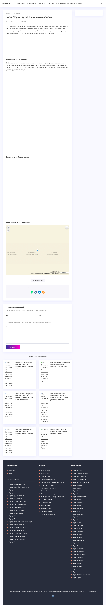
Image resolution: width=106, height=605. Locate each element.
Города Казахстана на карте (17, 501)
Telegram (39, 292)
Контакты (12, 470)
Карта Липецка (77, 566)
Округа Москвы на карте (48, 491)
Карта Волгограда (78, 494)
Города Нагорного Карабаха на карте (20, 522)
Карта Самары (77, 485)
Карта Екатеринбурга (79, 479)
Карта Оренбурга (78, 560)
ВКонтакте (35, 292)
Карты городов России (37, 280)
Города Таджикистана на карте (18, 527)
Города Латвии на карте (16, 510)
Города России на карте (16, 524)
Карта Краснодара (78, 514)
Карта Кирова (77, 577)
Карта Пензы (77, 569)
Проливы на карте (47, 511)
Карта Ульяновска (78, 540)
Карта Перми (77, 505)
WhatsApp (32, 292)
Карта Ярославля (78, 549)
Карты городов (45, 470)
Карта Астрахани (78, 572)
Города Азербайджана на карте (19, 487)
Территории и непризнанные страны (52, 482)
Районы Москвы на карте (49, 494)
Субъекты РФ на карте (48, 479)
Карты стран (45, 473)
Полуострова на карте (48, 514)
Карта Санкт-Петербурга (80, 473)
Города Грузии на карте (16, 496)
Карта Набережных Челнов (81, 575)
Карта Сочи (76, 511)
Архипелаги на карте (47, 485)
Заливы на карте (46, 508)
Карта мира (6, 3)
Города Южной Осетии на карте (19, 542)
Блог (10, 473)
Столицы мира (45, 476)
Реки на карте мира (47, 499)
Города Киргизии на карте (17, 504)
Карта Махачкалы (78, 551)
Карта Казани (77, 488)
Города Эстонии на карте (17, 539)
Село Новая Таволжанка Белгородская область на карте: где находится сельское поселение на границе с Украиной (60, 397)
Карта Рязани (77, 563)
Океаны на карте (46, 502)
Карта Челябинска (78, 502)
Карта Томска (77, 523)
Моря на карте (45, 505)
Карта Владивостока (79, 520)
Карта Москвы (77, 470)
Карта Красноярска (79, 517)
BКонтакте (53, 596)
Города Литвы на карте (16, 513)
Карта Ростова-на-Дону (80, 497)
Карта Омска (77, 499)
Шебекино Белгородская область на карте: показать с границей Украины (59, 431)
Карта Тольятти (77, 534)
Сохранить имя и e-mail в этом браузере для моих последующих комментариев (29, 322)
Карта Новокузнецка (79, 554)
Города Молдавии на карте (17, 519)
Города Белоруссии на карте (18, 493)
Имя (7, 315)
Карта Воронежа (78, 508)
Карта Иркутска (77, 537)
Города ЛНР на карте (15, 516)
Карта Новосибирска (79, 476)
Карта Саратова (78, 531)
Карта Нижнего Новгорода (81, 482)
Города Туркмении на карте (17, 530)
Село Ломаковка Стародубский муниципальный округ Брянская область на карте (60, 364)
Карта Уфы (76, 491)
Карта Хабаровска (78, 543)
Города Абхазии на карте (17, 484)
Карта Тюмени (77, 528)
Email (41, 315)
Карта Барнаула (78, 525)
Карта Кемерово (78, 557)
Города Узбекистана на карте (18, 533)
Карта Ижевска (77, 546)
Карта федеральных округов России (52, 497)
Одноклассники (43, 292)
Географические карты (48, 488)
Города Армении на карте (17, 490)
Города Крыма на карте (16, 507)
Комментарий (10, 327)
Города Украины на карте (17, 536)
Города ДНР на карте (15, 498)
